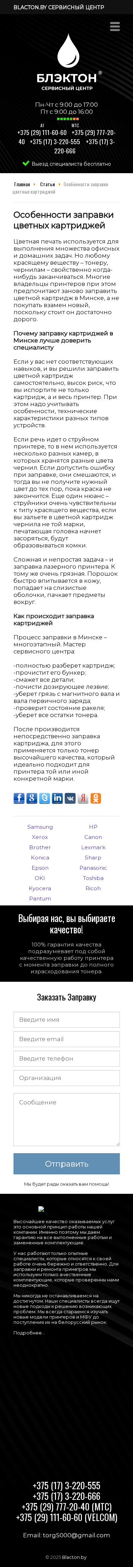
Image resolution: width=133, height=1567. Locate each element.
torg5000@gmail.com (76, 1535)
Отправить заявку (66, 1166)
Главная (22, 184)
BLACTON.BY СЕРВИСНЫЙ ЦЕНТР (58, 7)
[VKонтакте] (71, 801)
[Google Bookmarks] (32, 801)
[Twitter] (45, 801)
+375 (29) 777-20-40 (67, 1506)
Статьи (47, 184)
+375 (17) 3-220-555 (55, 141)
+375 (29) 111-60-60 (42, 132)
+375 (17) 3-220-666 (66, 1495)
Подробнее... (29, 1333)
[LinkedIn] (58, 801)
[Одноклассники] (95, 801)
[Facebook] (19, 801)
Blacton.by (74, 1557)
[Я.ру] (83, 801)
